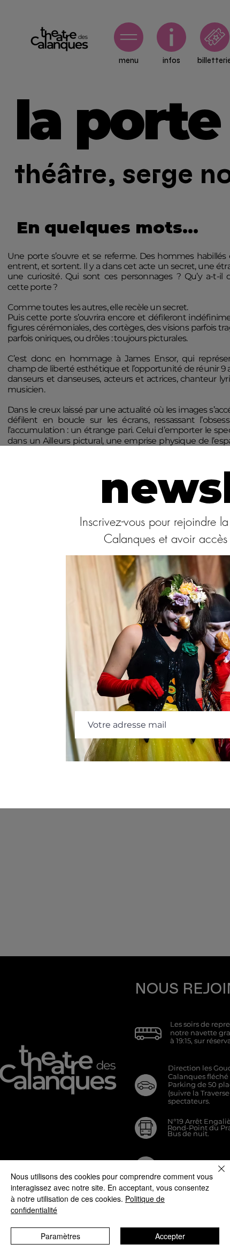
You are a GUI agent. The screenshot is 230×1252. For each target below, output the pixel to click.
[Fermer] (215, 1175)
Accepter (170, 1236)
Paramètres (60, 1236)
